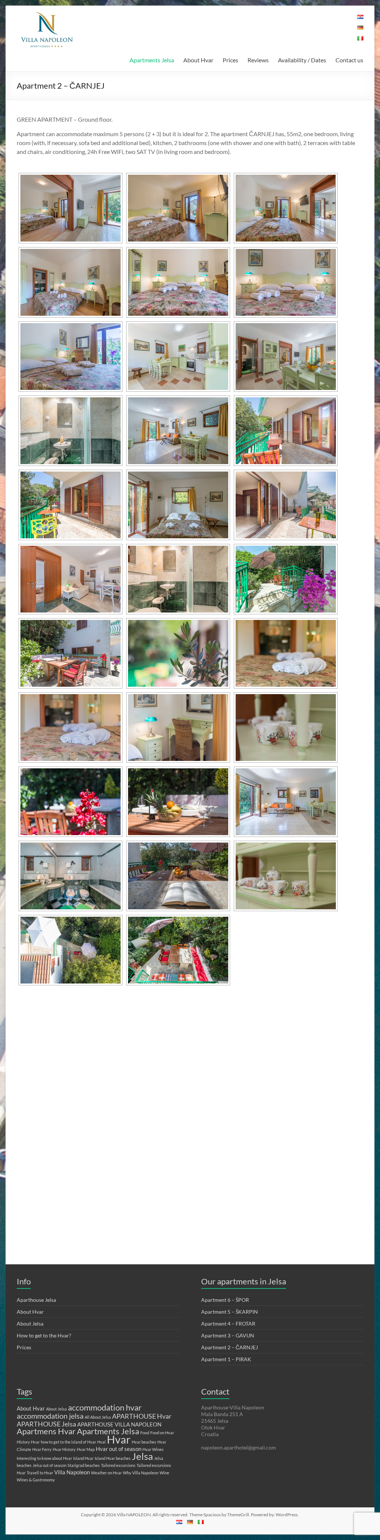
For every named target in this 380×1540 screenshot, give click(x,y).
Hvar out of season (118, 1448)
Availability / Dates (302, 59)
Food (144, 1432)
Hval (101, 1441)
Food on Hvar (162, 1432)
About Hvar (198, 59)
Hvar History (64, 1449)
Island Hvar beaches (113, 1458)
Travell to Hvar (40, 1472)
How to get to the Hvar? (44, 1335)
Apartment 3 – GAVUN (227, 1335)
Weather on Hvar (106, 1472)
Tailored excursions (118, 1465)
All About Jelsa (98, 1417)
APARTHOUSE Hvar (141, 1416)
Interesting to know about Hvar (44, 1458)
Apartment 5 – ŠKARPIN (229, 1311)
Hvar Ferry (42, 1449)
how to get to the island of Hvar (68, 1441)
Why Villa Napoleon (140, 1472)
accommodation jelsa (50, 1415)
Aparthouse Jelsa (36, 1300)
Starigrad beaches (84, 1465)
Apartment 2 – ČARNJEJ (229, 1347)
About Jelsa (30, 1323)
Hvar (119, 1439)
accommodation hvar (105, 1407)
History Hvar (28, 1441)
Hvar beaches (144, 1441)
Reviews (258, 59)
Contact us (349, 59)
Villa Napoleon (72, 1472)
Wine (164, 1472)
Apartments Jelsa (152, 59)
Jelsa (142, 1456)
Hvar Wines (153, 1449)
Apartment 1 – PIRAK (226, 1359)
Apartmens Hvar (46, 1431)
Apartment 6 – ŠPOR (225, 1300)
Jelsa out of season (49, 1465)
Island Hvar (83, 1458)
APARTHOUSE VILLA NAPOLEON (119, 1424)
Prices (230, 59)
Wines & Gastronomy (36, 1479)
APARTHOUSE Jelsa (46, 1424)
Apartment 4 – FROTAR (228, 1323)
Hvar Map (86, 1449)
